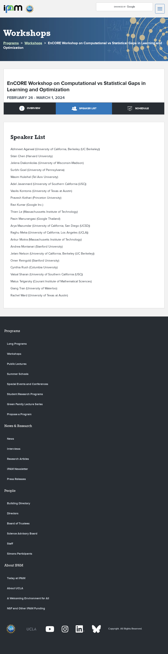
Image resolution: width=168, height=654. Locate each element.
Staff (10, 543)
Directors (12, 513)
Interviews (13, 449)
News (10, 439)
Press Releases (16, 479)
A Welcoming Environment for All (28, 598)
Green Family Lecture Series (25, 404)
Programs (11, 43)
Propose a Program (19, 414)
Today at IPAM (16, 578)
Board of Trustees (18, 523)
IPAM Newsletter (17, 469)
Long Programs (17, 344)
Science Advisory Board (22, 533)
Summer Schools (17, 374)
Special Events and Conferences (27, 384)
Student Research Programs (25, 394)
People (10, 491)
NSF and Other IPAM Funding (26, 608)
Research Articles (18, 459)
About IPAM (13, 565)
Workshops (33, 43)
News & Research (18, 426)
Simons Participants (19, 554)
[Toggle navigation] (160, 9)
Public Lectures (16, 364)
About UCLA (15, 588)
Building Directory (18, 503)
